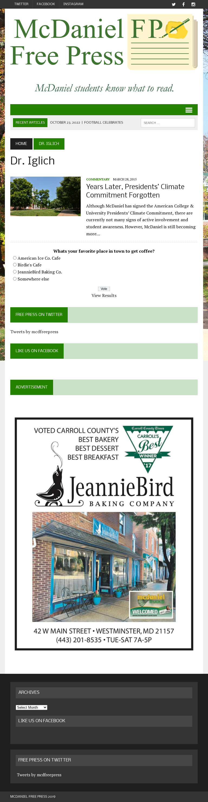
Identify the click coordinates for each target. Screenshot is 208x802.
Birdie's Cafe (29, 265)
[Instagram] (193, 4)
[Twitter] (174, 4)
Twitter (21, 4)
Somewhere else (33, 279)
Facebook (46, 4)
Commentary (98, 179)
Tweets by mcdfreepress (34, 332)
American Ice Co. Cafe (39, 258)
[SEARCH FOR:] (168, 122)
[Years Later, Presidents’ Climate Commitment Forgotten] (45, 212)
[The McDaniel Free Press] (103, 42)
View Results (104, 295)
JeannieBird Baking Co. (40, 272)
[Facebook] (183, 4)
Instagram (73, 4)
